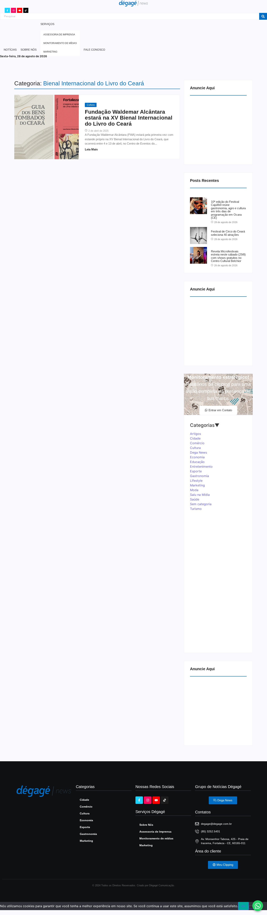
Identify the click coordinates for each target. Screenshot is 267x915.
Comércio (86, 806)
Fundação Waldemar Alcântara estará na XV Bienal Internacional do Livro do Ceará (128, 118)
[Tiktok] (25, 10)
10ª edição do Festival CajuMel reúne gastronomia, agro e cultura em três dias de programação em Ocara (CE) (228, 210)
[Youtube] (19, 10)
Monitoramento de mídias (156, 838)
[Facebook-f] (7, 10)
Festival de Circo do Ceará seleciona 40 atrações (228, 233)
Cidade (84, 799)
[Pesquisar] (263, 16)
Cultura (91, 105)
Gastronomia (88, 833)
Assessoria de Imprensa (155, 831)
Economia (86, 820)
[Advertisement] (219, 129)
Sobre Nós (146, 824)
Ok (243, 906)
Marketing (86, 840)
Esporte (85, 827)
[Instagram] (13, 10)
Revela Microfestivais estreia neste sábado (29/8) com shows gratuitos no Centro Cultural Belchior (228, 256)
